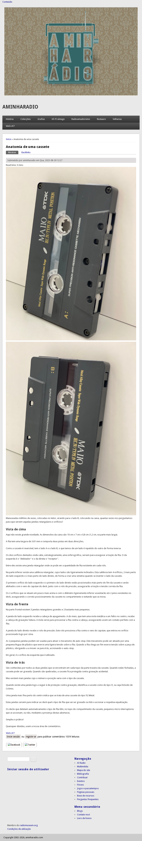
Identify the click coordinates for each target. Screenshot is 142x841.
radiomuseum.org (29, 825)
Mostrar (13, 152)
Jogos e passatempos (88, 788)
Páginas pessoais (85, 792)
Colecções (25, 119)
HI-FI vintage (58, 119)
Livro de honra (84, 818)
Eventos (81, 781)
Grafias (41, 119)
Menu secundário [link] (87, 806)
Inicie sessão (13, 736)
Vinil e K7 (10, 126)
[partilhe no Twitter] (30, 745)
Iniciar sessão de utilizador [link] (28, 769)
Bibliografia (83, 773)
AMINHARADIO (20, 107)
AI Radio (81, 763)
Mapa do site (83, 770)
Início (8, 139)
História (10, 119)
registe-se (31, 736)
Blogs (80, 811)
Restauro (101, 119)
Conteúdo (7, 2)
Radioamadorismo (81, 119)
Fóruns (80, 784)
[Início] (71, 94)
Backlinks (25, 152)
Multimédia (82, 766)
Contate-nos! (83, 814)
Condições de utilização (19, 829)
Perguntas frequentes (88, 799)
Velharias (117, 119)
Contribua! (82, 777)
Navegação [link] (82, 758)
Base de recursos (85, 795)
